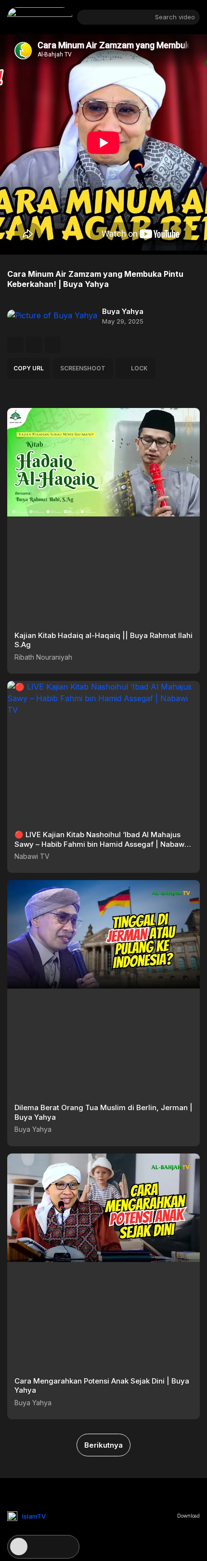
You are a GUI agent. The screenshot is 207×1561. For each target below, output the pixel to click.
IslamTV (34, 1516)
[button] (15, 345)
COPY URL (28, 368)
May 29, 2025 (122, 321)
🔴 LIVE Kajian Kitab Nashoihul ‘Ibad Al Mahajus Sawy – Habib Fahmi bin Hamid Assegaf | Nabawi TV (100, 844)
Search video (175, 17)
